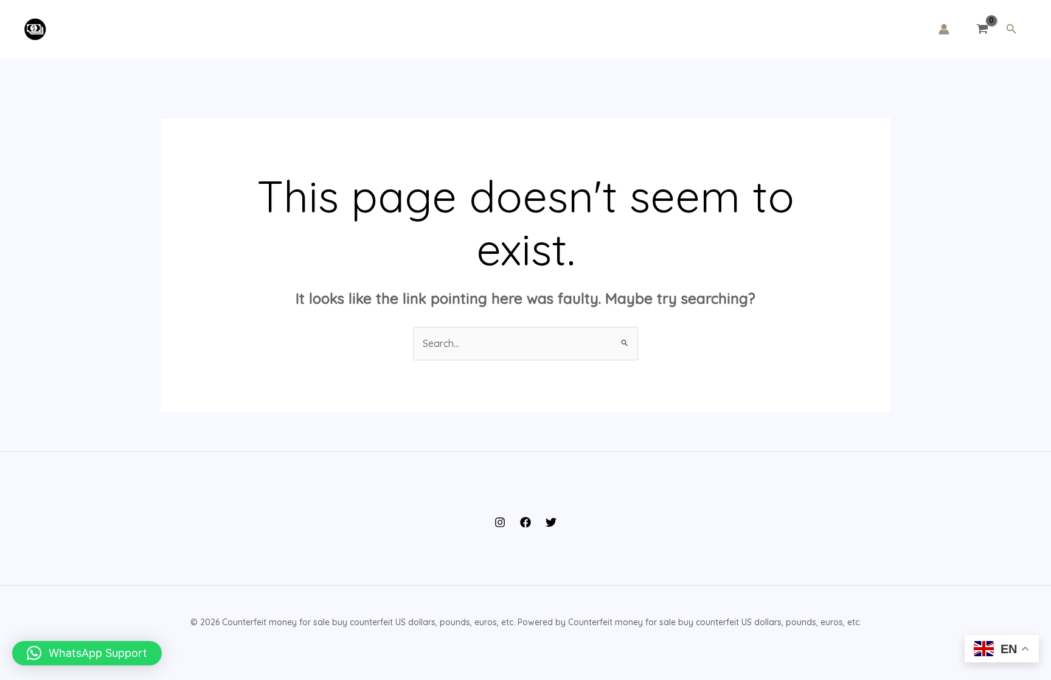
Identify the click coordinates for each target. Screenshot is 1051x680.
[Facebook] (525, 522)
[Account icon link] (943, 29)
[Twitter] (551, 522)
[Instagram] (499, 522)
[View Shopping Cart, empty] (982, 29)
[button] (1011, 29)
